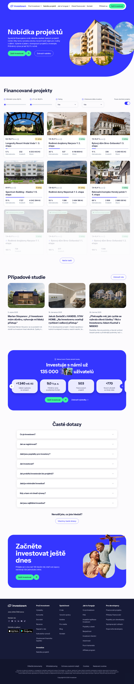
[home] (18, 6)
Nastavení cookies (99, 666)
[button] (35, 6)
